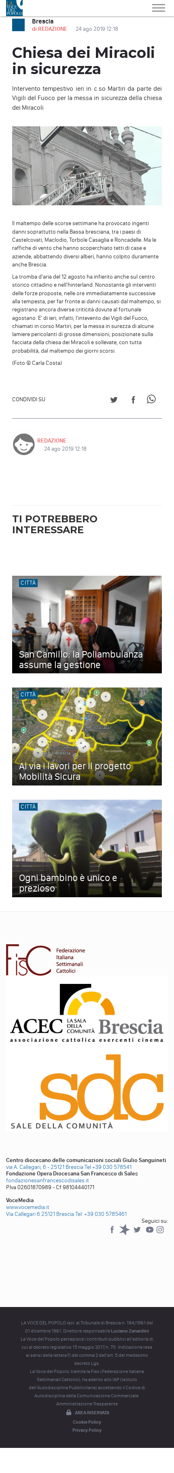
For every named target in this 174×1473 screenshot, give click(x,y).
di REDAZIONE (50, 29)
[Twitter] (138, 1233)
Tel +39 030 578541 (108, 1167)
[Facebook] (112, 1233)
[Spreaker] (125, 1233)
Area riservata (92, 1413)
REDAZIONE (51, 440)
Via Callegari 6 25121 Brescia (40, 1214)
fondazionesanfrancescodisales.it (47, 1180)
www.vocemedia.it (27, 1207)
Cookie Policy (87, 1422)
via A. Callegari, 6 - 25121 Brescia (44, 1167)
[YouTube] (150, 1233)
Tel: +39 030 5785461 (101, 1214)
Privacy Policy (87, 1430)
